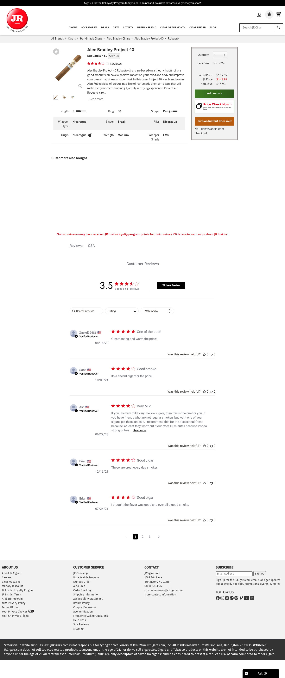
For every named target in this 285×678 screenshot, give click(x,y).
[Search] (278, 27)
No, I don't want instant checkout (209, 131)
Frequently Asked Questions (90, 616)
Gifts (116, 27)
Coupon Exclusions (84, 607)
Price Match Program (86, 577)
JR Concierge (81, 573)
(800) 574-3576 (153, 586)
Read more (96, 99)
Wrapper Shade (154, 137)
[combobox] (122, 311)
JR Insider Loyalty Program (18, 590)
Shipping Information (86, 594)
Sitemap (78, 628)
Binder (110, 122)
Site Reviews (81, 624)
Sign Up (259, 573)
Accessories (89, 27)
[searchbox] (86, 311)
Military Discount (12, 586)
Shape (155, 111)
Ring (111, 111)
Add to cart (214, 93)
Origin (65, 135)
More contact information (160, 594)
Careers (6, 577)
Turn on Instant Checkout (214, 121)
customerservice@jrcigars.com (163, 590)
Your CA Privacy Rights (15, 616)
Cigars (73, 27)
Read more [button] (139, 430)
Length (64, 111)
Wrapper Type (63, 124)
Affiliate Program (12, 598)
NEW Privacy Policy (13, 603)
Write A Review (171, 285)
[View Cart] (279, 14)
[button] (55, 97)
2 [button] (142, 536)
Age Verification (83, 611)
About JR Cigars (11, 573)
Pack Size (203, 63)
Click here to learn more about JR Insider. (200, 234)
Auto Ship (79, 586)
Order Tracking (82, 590)
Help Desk (79, 620)
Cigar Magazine (11, 581)
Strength (108, 135)
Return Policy (81, 603)
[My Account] (259, 15)
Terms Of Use (10, 607)
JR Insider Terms (12, 594)
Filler (156, 122)
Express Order (82, 581)
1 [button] (135, 536)
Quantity (203, 55)
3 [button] (150, 536)
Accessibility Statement (88, 598)
